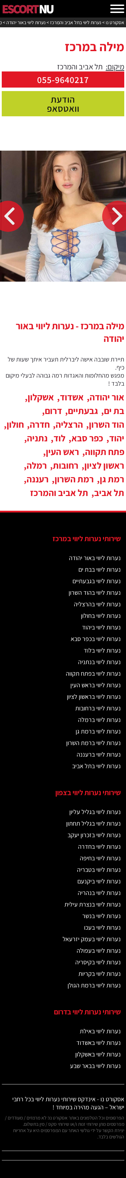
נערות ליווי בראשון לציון (94, 697)
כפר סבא (87, 438)
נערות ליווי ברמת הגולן (94, 985)
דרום (53, 410)
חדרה (40, 424)
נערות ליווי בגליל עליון (95, 812)
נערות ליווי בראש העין (95, 685)
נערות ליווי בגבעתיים (96, 581)
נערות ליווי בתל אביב (96, 766)
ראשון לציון (104, 465)
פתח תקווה (104, 451)
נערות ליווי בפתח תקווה (93, 673)
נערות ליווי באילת (100, 1031)
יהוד (116, 438)
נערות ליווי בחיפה (100, 858)
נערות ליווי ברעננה (99, 754)
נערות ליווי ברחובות (98, 708)
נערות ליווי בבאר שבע (95, 1066)
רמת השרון (74, 479)
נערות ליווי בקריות (99, 974)
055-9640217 (63, 79)
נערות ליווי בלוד (102, 650)
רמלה (37, 465)
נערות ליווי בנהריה (99, 893)
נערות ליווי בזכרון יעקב (94, 835)
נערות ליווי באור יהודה (95, 558)
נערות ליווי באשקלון (98, 1054)
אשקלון (41, 397)
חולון (15, 424)
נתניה (37, 438)
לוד (59, 438)
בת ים (114, 410)
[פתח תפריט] (117, 9)
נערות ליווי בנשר (101, 916)
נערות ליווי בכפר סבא (96, 639)
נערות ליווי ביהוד (101, 627)
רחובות (65, 465)
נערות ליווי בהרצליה (97, 604)
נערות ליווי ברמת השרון (93, 743)
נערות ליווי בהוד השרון (95, 592)
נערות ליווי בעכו (102, 927)
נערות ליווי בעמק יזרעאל (92, 939)
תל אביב (109, 492)
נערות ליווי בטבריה (99, 870)
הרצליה (69, 424)
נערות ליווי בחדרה (99, 846)
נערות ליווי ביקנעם (99, 881)
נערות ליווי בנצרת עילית (92, 904)
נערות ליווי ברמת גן (98, 731)
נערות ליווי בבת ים (99, 569)
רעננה (38, 479)
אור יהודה (107, 397)
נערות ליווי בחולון (101, 616)
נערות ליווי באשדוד (98, 1043)
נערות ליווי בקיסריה (98, 962)
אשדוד (72, 397)
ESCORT (27, 8)
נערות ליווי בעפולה (99, 950)
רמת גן (112, 479)
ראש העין (62, 451)
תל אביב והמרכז (59, 492)
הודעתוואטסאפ (63, 103)
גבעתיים (83, 410)
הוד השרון (106, 424)
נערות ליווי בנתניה (99, 662)
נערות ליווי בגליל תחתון (93, 823)
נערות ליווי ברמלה (99, 720)
